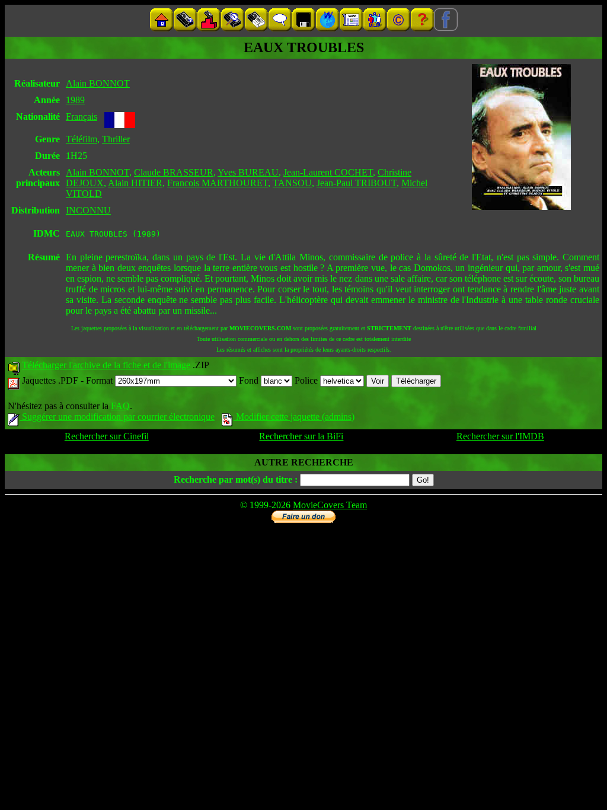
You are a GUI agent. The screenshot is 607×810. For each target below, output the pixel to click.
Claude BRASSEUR (173, 172)
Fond (250, 380)
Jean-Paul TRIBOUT (357, 183)
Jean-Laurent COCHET (328, 172)
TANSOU (292, 183)
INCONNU (88, 210)
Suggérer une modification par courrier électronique (117, 417)
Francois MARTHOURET (217, 183)
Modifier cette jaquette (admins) (294, 417)
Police (307, 380)
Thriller (116, 139)
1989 (75, 100)
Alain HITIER (135, 183)
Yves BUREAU (248, 172)
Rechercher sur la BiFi (301, 436)
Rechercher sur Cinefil (107, 436)
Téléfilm (81, 139)
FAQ (120, 406)
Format (100, 380)
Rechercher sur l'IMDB (500, 436)
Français (81, 116)
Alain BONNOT (98, 83)
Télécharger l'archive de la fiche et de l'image (106, 365)
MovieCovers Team (330, 505)
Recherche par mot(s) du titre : (236, 479)
